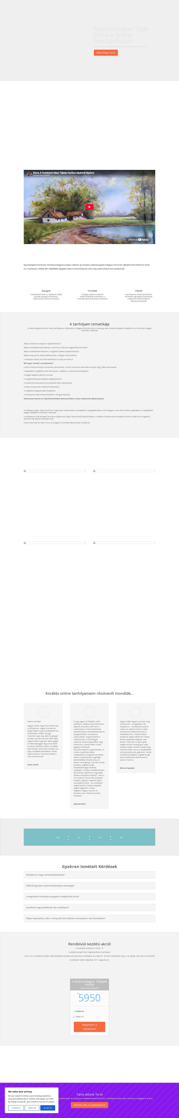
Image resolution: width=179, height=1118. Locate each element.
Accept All (48, 1108)
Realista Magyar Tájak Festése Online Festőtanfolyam (121, 34)
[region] (31, 1100)
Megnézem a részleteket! (89, 1027)
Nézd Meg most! (106, 52)
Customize (16, 1108)
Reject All (32, 1108)
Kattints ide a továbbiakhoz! (90, 1105)
